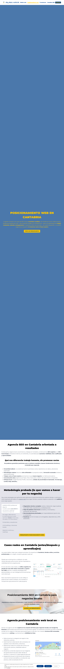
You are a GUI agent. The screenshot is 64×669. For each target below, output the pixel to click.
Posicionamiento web (33, 2)
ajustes (8, 667)
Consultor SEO (51, 2)
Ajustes (56, 666)
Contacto (58, 2)
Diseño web (23, 2)
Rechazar (48, 666)
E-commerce (43, 2)
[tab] (11, 508)
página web (22, 499)
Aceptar (40, 666)
